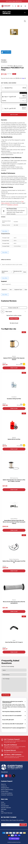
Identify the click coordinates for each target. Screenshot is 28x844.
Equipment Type (18, 289)
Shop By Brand (5, 805)
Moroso (14, 599)
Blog (2, 811)
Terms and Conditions (6, 793)
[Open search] (2, 311)
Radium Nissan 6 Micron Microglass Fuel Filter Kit (14, 561)
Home (2, 802)
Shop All (3, 804)
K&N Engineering (14, 478)
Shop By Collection (6, 807)
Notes (24, 272)
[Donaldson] (6, 52)
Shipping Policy (5, 787)
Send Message (6, 694)
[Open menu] (25, 6)
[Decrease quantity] (21, 100)
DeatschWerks (14, 518)
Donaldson (14, 396)
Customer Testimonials (7, 795)
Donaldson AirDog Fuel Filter (14, 398)
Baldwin (14, 356)
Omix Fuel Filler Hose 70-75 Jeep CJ (14, 642)
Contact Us (4, 786)
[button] (18, 6)
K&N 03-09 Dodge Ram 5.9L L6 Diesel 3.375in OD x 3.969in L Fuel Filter (14, 480)
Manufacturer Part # (17, 272)
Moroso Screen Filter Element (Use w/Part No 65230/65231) (14, 602)
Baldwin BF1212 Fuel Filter (14, 439)
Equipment (4, 289)
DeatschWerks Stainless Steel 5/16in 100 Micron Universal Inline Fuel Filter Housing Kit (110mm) (14, 522)
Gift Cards (3, 809)
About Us (3, 784)
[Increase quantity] (25, 100)
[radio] (14, 88)
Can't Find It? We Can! (6, 813)
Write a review (14, 318)
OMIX (14, 640)
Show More (4, 231)
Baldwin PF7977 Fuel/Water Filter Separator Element (14, 358)
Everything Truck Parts (15, 842)
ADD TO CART (14, 114)
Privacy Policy (4, 791)
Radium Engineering (14, 559)
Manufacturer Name (5, 272)
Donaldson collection (12, 204)
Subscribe (23, 824)
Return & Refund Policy (7, 789)
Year (11, 289)
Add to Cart (15, 367)
